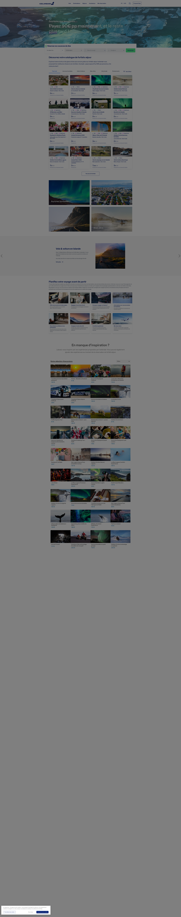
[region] (26, 910)
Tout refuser (30, 912)
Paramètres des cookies (9, 912)
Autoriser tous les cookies (42, 912)
